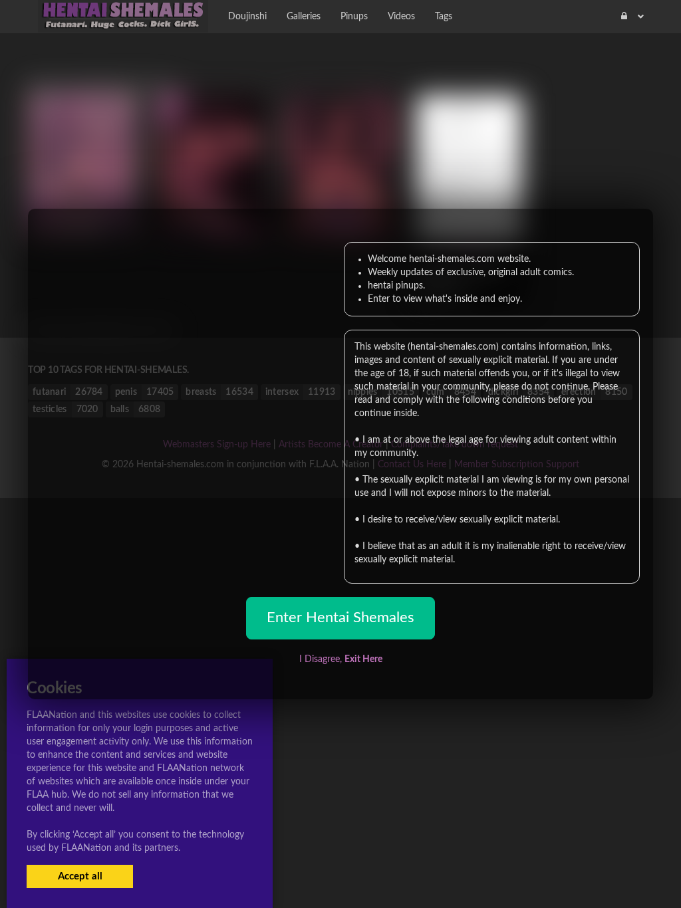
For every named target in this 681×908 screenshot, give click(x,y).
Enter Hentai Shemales (340, 617)
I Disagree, (340, 659)
